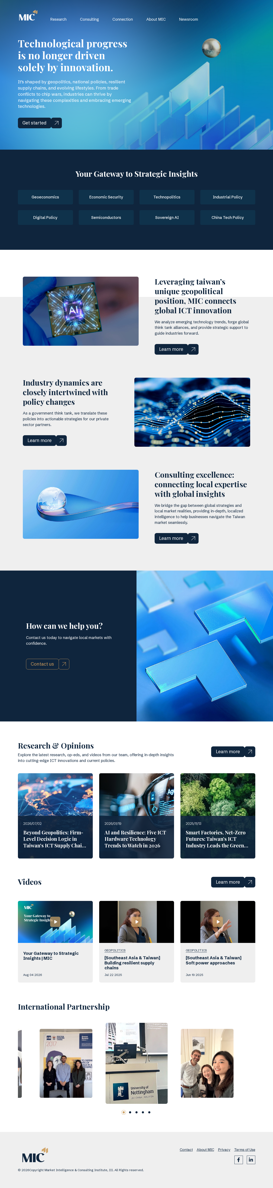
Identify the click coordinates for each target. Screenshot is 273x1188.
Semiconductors (106, 217)
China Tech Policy (228, 217)
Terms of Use (244, 1150)
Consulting (89, 19)
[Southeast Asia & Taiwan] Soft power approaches (213, 960)
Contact (186, 1150)
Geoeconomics (45, 197)
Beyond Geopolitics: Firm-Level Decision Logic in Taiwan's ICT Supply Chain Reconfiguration (54, 842)
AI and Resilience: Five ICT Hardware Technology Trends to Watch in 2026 (135, 839)
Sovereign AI (167, 217)
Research (58, 19)
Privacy (224, 1150)
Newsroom (188, 19)
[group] (65, 1063)
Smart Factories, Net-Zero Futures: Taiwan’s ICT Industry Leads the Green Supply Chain (215, 842)
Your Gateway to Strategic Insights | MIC (51, 956)
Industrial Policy (228, 197)
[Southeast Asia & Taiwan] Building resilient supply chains (132, 963)
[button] (124, 1112)
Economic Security (106, 197)
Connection (122, 19)
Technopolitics (166, 197)
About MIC (156, 19)
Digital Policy (45, 217)
